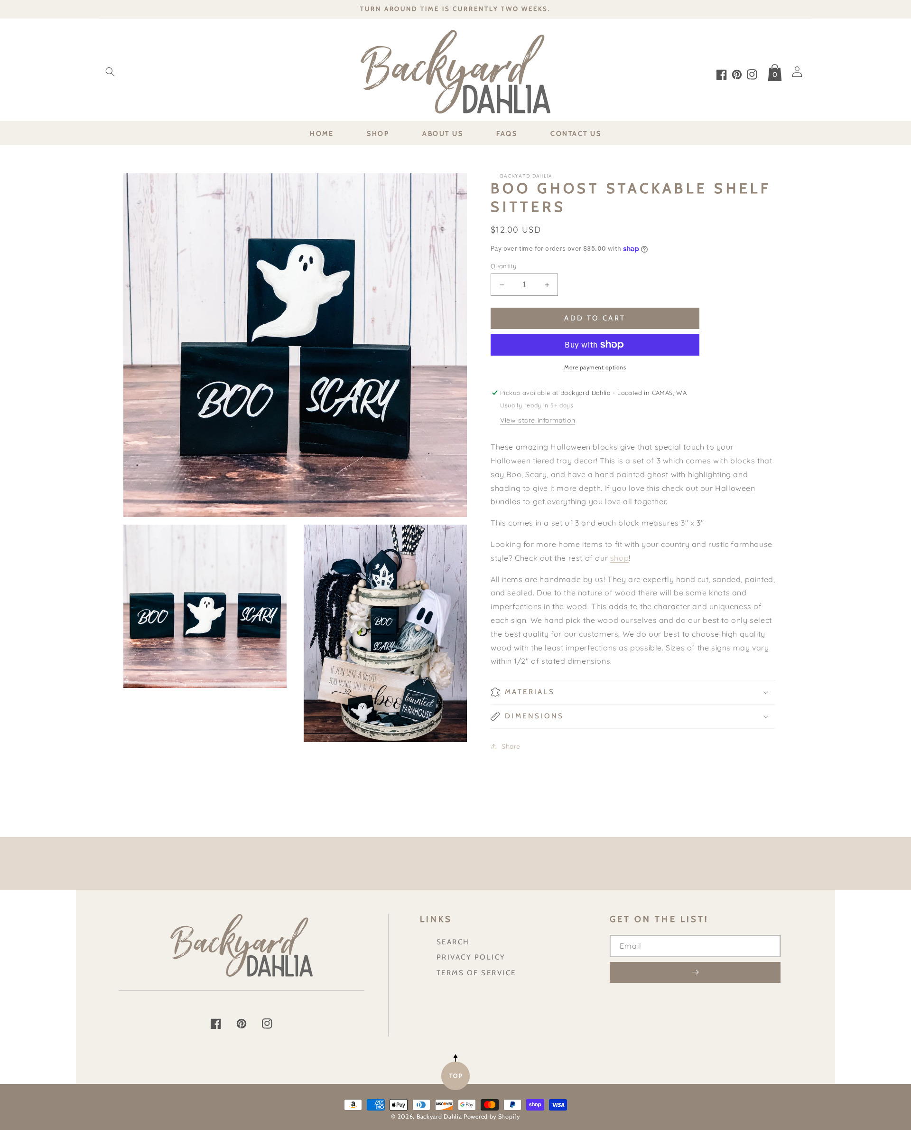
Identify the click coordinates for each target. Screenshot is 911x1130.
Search (453, 941)
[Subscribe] (695, 972)
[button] (110, 71)
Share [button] (511, 746)
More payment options (595, 367)
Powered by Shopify (492, 1116)
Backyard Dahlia (439, 1116)
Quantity (503, 266)
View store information (537, 420)
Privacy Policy (471, 956)
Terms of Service (476, 972)
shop (619, 558)
